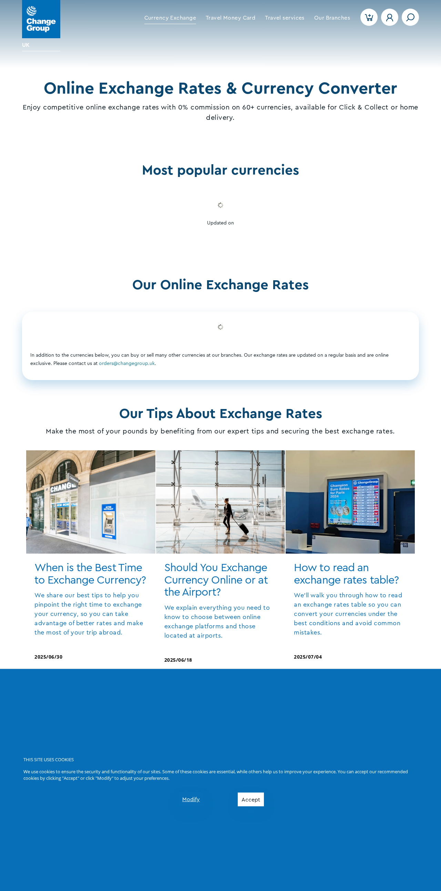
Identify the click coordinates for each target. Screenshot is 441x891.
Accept (251, 800)
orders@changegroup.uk (127, 363)
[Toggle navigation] (410, 17)
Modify (191, 799)
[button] (170, 18)
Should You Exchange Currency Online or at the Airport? (216, 580)
